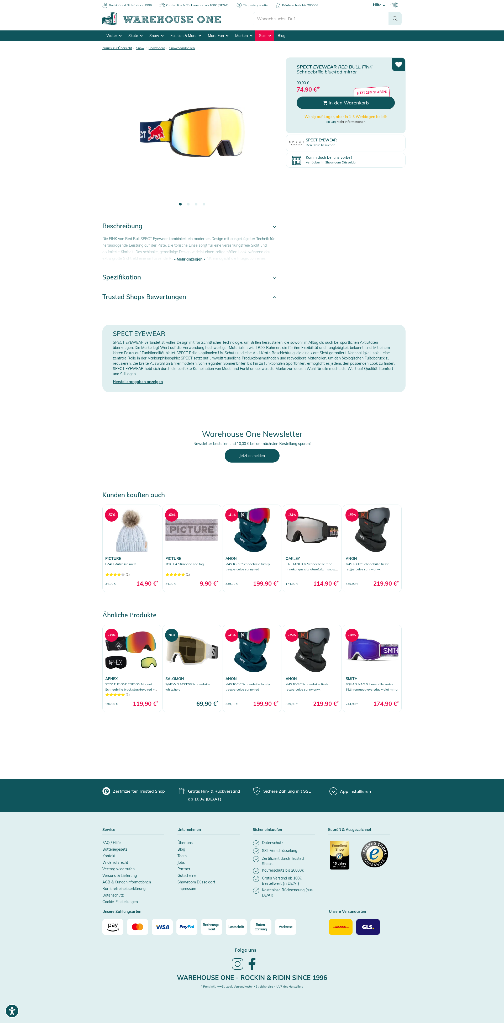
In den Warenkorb (348, 103)
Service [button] (108, 830)
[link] (131, 548)
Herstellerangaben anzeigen (138, 381)
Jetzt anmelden (252, 455)
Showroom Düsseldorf (196, 882)
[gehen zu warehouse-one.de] (177, 24)
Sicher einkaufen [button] (267, 830)
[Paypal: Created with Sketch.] (186, 927)
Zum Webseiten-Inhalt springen (26, 2)
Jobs (181, 862)
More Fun (216, 35)
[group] (133, 791)
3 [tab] (196, 204)
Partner (183, 869)
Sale (263, 35)
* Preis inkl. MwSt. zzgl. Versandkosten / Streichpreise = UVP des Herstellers (252, 986)
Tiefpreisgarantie (255, 5)
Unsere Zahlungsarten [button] (121, 912)
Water (112, 35)
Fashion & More (184, 35)
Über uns (185, 842)
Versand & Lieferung (119, 875)
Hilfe (377, 5)
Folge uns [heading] (245, 950)
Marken (242, 35)
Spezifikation (121, 277)
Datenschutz (113, 895)
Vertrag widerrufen (118, 869)
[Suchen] (395, 18)
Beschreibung (122, 226)
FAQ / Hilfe (111, 842)
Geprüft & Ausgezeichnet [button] (349, 830)
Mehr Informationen (351, 122)
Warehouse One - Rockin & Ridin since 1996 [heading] (252, 978)
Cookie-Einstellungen (120, 901)
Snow (154, 35)
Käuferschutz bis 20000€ (300, 5)
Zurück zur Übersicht (117, 48)
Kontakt (109, 856)
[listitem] (284, 843)
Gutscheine (186, 875)
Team (182, 856)
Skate (133, 35)
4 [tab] (204, 204)
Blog (281, 35)
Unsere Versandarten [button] (347, 912)
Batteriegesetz (114, 849)
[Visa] (162, 927)
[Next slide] (272, 135)
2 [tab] (188, 204)
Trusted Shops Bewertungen (144, 297)
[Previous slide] (111, 135)
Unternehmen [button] (189, 830)
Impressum (186, 888)
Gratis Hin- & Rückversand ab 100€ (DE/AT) (197, 5)
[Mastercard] (137, 927)
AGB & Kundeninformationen (126, 882)
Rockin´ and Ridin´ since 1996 (130, 5)
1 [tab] (180, 204)
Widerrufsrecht (115, 862)
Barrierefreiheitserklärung (123, 888)
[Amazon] (112, 927)
